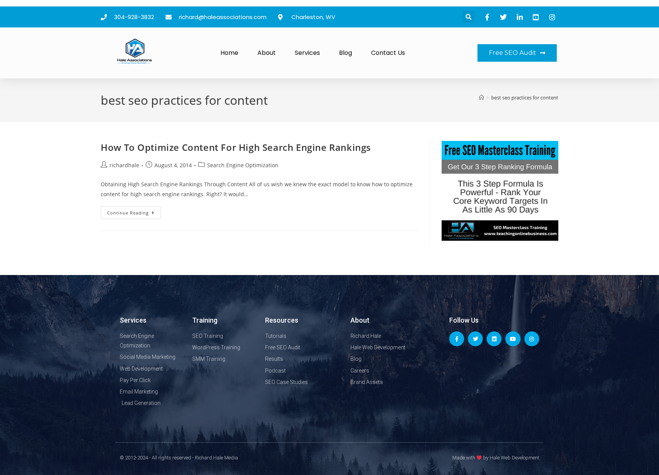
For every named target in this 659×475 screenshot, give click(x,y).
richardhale (124, 165)
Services (307, 52)
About (266, 52)
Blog (345, 52)
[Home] (481, 97)
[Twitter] (475, 338)
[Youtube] (512, 338)
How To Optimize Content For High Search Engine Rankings (236, 147)
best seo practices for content (524, 97)
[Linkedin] (494, 338)
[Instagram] (531, 338)
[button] (468, 17)
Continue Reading (134, 211)
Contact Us (388, 52)
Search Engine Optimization (242, 165)
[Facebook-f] (456, 338)
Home (229, 52)
